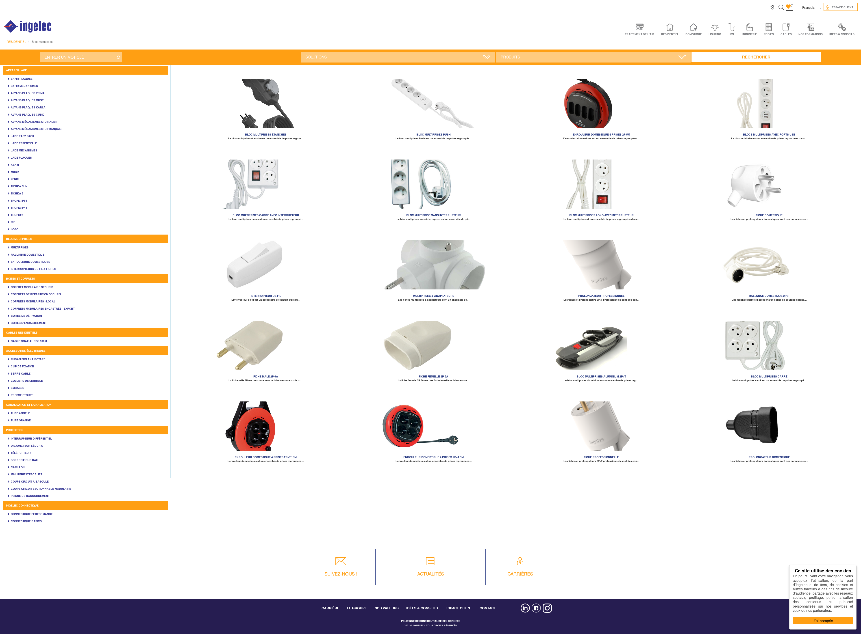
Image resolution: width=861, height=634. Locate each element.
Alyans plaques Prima (28, 93)
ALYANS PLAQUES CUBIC (28, 114)
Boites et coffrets (20, 278)
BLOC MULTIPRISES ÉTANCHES (266, 134)
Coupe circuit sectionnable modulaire (41, 489)
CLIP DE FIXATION (22, 366)
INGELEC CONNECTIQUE (22, 505)
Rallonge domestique (27, 254)
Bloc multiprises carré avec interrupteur (266, 215)
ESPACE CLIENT (459, 608)
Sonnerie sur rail (24, 460)
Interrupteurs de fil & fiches (33, 269)
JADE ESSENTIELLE (24, 143)
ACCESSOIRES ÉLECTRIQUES (26, 351)
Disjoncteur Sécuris (27, 446)
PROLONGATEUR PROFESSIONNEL (601, 296)
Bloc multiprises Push (433, 134)
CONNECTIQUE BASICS (26, 521)
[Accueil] (27, 26)
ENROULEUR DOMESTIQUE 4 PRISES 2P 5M (601, 134)
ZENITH (15, 179)
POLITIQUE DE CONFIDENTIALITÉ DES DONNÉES (430, 621)
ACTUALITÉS (430, 573)
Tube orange (21, 420)
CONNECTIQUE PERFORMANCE (32, 514)
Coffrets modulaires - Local (33, 301)
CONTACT (488, 608)
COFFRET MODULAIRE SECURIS (32, 287)
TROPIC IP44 (19, 208)
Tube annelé (20, 413)
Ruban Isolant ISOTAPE (28, 359)
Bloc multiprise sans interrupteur (433, 215)
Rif (13, 222)
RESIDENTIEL (16, 41)
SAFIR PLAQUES (22, 79)
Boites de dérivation (26, 316)
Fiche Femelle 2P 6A (433, 376)
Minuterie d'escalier (27, 474)
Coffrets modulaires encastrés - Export (43, 308)
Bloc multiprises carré (769, 376)
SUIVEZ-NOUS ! (340, 573)
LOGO (14, 229)
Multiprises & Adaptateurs (433, 296)
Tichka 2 (17, 193)
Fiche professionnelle (601, 457)
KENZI (15, 165)
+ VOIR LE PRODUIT (266, 108)
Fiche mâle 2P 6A (265, 376)
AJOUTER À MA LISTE (265, 101)
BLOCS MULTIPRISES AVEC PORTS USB (769, 134)
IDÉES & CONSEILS (841, 34)
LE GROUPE (357, 608)
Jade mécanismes (24, 150)
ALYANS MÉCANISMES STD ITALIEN (34, 122)
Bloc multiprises (19, 239)
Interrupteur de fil (266, 296)
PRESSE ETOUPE (22, 395)
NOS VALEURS (386, 608)
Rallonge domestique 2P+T (769, 296)
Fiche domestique (769, 215)
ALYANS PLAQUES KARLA (28, 107)
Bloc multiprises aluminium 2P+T (601, 376)
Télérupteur (21, 453)
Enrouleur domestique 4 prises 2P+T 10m (266, 457)
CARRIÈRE (330, 608)
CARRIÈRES (520, 573)
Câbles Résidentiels (21, 332)
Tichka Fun (19, 186)
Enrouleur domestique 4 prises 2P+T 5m (433, 457)
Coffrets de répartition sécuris (36, 294)
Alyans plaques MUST (27, 100)
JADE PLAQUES (21, 157)
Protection (15, 430)
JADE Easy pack (22, 136)
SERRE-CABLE (20, 373)
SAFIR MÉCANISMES (24, 86)
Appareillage (16, 70)
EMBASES (17, 388)
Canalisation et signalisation (29, 405)
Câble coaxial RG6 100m (29, 341)
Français (808, 7)
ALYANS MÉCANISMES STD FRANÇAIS (36, 129)
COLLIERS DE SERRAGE (27, 381)
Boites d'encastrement (29, 323)
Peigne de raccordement (30, 496)
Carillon (18, 467)
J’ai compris (823, 620)
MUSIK (15, 172)
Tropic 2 (17, 215)
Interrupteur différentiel (31, 438)
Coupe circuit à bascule (30, 481)
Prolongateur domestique (769, 457)
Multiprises (19, 247)
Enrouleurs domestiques (30, 262)
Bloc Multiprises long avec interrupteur (601, 215)
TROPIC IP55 (19, 200)
